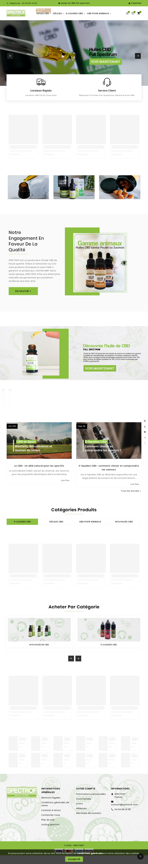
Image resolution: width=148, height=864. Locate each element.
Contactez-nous (50, 815)
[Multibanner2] (74, 187)
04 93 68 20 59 (123, 809)
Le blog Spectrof (50, 824)
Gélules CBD (56, 521)
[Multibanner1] (28, 187)
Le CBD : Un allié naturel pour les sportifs (39, 465)
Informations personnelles (91, 794)
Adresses (81, 808)
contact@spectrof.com (124, 804)
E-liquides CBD (22, 521)
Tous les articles (131, 490)
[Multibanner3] (119, 187)
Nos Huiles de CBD (39, 644)
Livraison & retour (51, 810)
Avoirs (79, 803)
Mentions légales (51, 797)
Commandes (83, 798)
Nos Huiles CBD (124, 521)
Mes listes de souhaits (88, 813)
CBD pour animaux (90, 521)
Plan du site (47, 819)
